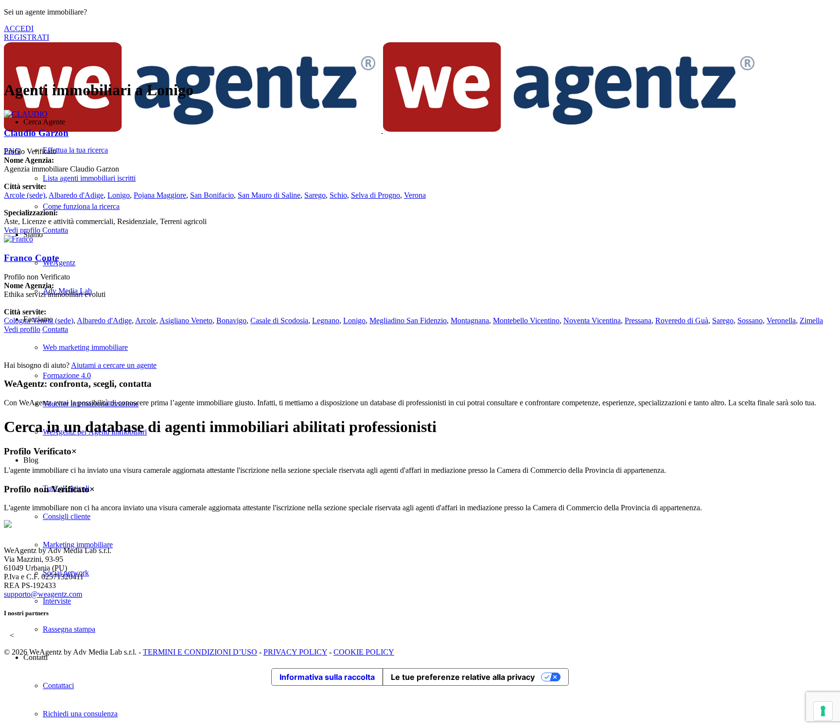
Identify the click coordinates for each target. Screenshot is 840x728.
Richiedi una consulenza (80, 714)
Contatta (55, 230)
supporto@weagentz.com (43, 594)
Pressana (638, 320)
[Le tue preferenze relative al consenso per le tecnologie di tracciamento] (823, 711)
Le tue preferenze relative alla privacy (463, 677)
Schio (338, 195)
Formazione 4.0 (67, 375)
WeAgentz (59, 263)
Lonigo (118, 195)
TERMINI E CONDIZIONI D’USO (200, 652)
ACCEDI (19, 28)
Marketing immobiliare (78, 544)
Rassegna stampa (69, 629)
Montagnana (470, 320)
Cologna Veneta (38, 320)
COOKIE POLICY (363, 652)
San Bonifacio (212, 195)
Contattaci (58, 685)
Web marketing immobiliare (85, 347)
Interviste (57, 601)
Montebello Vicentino (526, 320)
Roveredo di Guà (681, 320)
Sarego (315, 195)
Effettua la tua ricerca (75, 150)
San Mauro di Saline (269, 195)
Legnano (325, 320)
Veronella (781, 320)
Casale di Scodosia (279, 320)
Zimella (811, 320)
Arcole (24, 195)
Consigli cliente (66, 516)
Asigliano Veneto (185, 320)
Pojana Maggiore (160, 195)
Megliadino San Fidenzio (408, 320)
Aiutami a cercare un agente (114, 365)
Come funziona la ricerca (81, 206)
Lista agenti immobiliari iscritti (89, 178)
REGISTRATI (26, 37)
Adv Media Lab (67, 291)
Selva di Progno (375, 195)
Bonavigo (231, 320)
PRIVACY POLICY (295, 652)
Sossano (750, 320)
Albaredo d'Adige (76, 195)
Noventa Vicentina (592, 320)
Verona (415, 195)
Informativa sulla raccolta (327, 677)
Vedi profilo (22, 230)
